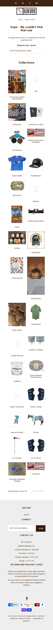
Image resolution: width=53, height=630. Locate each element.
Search (26, 515)
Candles (17, 248)
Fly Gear (36, 432)
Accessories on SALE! (35, 124)
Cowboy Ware (36, 324)
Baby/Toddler (17, 176)
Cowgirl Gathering (17, 356)
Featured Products (17, 432)
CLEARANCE (36, 252)
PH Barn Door (30, 616)
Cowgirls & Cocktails (36, 350)
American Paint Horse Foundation (35, 141)
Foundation (36, 474)
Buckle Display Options (36, 221)
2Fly (35, 91)
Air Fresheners (17, 150)
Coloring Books (17, 278)
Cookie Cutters (36, 299)
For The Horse (36, 458)
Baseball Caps (36, 176)
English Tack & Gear (17, 407)
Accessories (17, 124)
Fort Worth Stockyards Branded (17, 480)
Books (17, 227)
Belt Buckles (17, 195)
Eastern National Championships (36, 376)
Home (20, 19)
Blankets (36, 201)
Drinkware (17, 381)
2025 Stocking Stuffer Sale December (17, 98)
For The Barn (17, 458)
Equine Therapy (35, 407)
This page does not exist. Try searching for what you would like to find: (26, 39)
